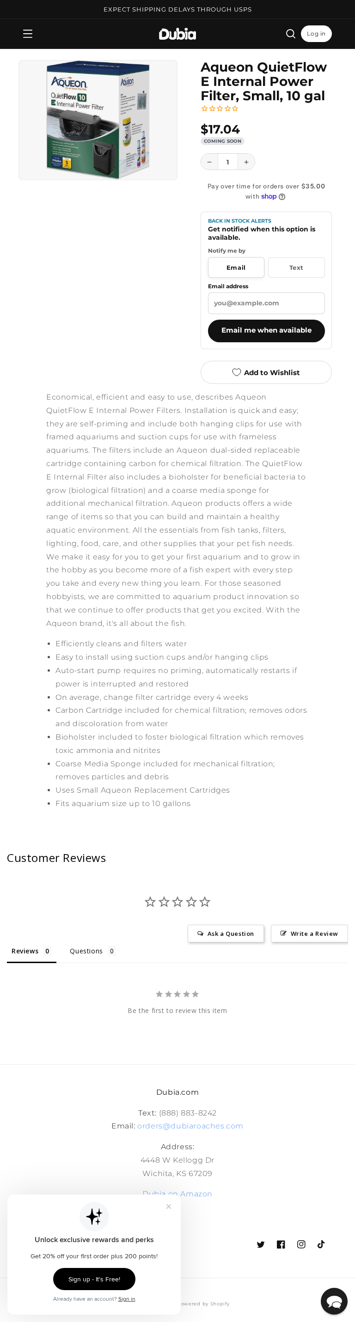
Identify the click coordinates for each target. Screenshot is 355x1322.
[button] (28, 34)
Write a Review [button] (314, 933)
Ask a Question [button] (231, 933)
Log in (316, 33)
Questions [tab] (86, 950)
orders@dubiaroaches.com (190, 1126)
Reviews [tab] (25, 950)
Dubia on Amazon (177, 1193)
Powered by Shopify (204, 1303)
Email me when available (266, 330)
